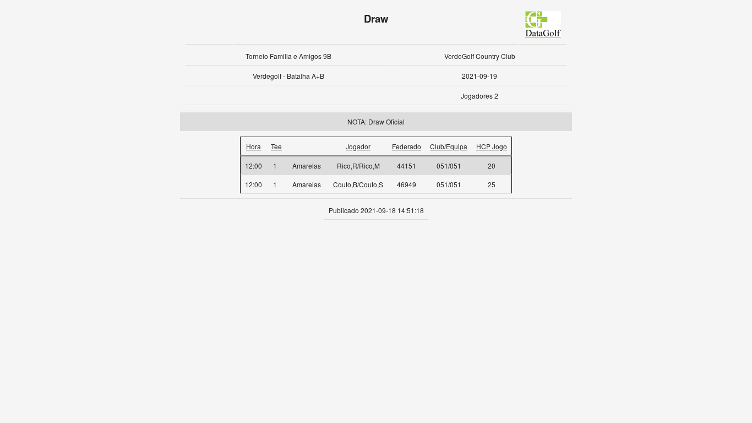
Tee (276, 146)
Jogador (358, 146)
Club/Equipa (448, 146)
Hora (253, 146)
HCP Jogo (491, 146)
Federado (406, 146)
